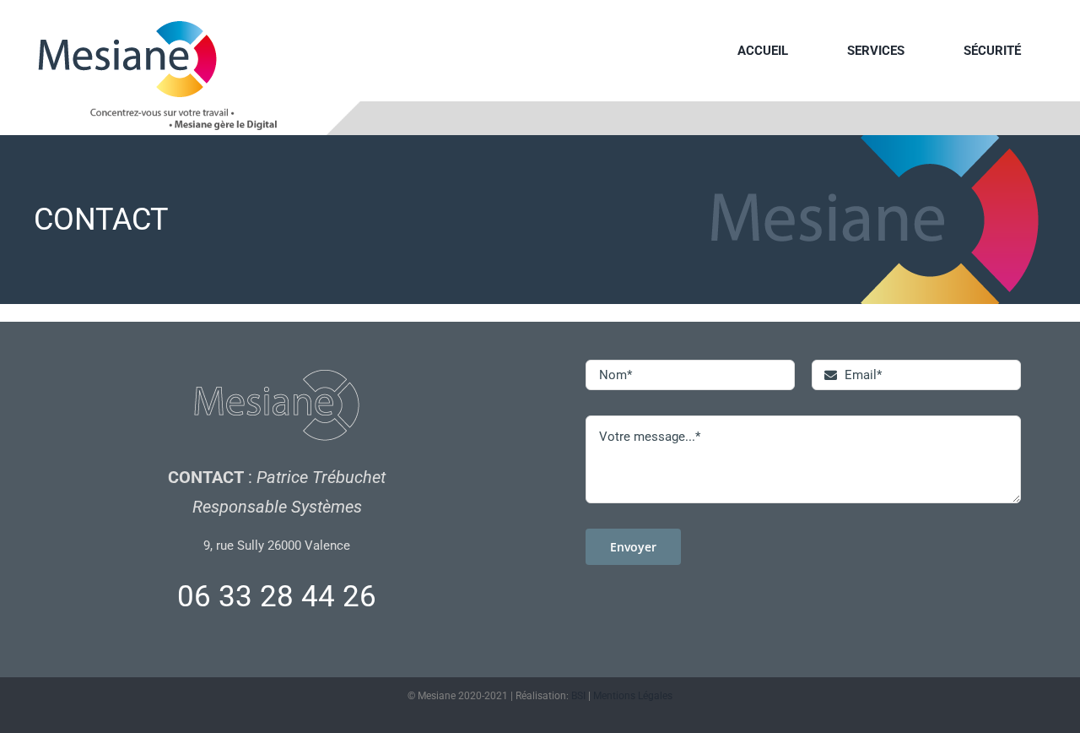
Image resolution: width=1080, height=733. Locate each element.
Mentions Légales (632, 696)
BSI (578, 696)
